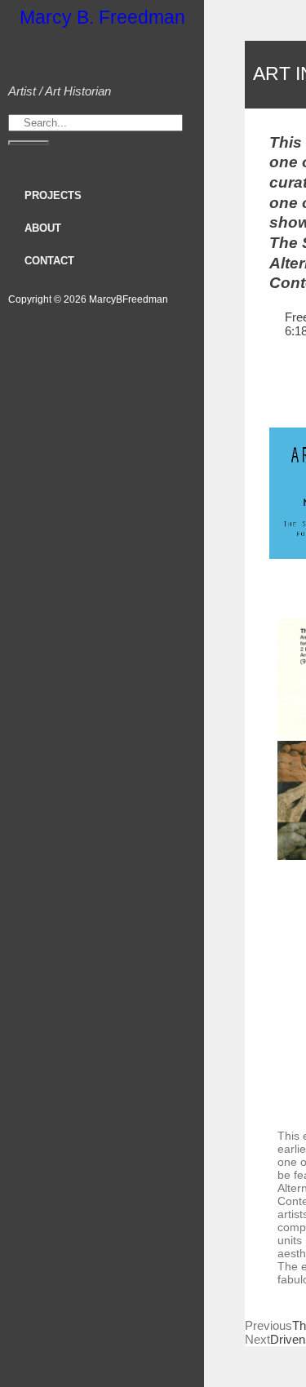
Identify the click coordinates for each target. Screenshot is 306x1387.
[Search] (28, 142)
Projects (53, 195)
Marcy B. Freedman (102, 17)
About (42, 228)
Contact (49, 261)
